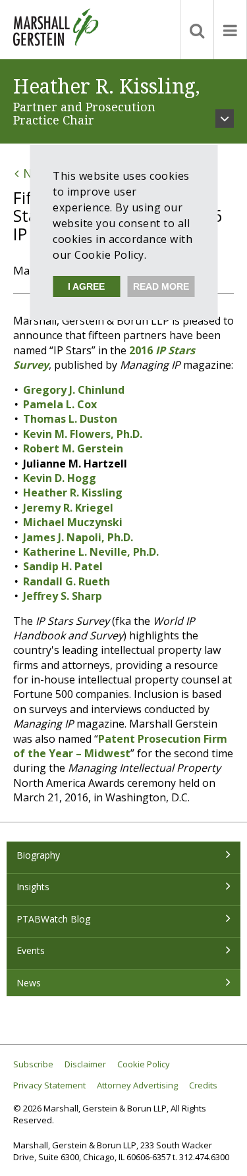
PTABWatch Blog (53, 919)
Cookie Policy (143, 1064)
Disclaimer (85, 1064)
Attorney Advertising (137, 1085)
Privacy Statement (49, 1085)
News (28, 982)
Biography (38, 855)
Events (30, 950)
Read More (161, 286)
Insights (32, 886)
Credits (203, 1085)
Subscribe (33, 1064)
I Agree (86, 286)
